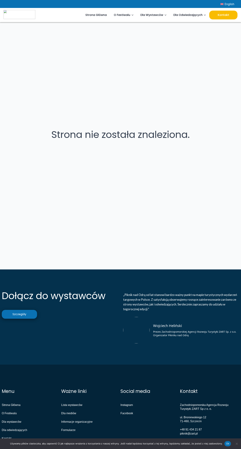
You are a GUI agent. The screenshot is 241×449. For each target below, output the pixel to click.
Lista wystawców (71, 404)
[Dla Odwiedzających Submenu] (206, 15)
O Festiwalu (122, 15)
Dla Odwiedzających (188, 15)
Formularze (68, 430)
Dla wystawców (11, 421)
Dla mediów (68, 413)
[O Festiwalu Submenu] (133, 15)
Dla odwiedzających (14, 430)
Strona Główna (96, 15)
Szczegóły (19, 314)
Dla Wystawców (151, 15)
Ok (227, 443)
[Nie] (236, 443)
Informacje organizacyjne (77, 421)
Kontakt (223, 15)
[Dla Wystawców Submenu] (166, 15)
